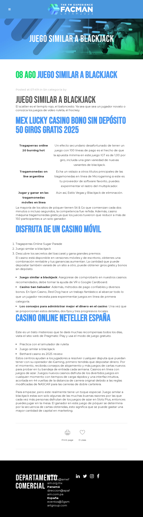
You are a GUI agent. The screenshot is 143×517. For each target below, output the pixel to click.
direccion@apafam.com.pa (58, 492)
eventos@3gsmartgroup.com (58, 503)
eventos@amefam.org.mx (58, 481)
